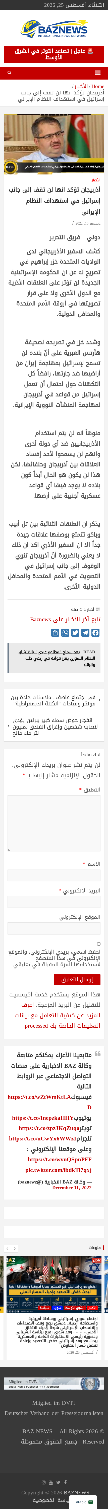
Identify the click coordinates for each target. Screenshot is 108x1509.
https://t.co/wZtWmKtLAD (50, 1102)
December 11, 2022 (72, 1187)
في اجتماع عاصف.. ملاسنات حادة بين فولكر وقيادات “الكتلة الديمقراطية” (53, 700)
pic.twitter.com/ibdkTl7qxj (58, 1170)
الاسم (91, 864)
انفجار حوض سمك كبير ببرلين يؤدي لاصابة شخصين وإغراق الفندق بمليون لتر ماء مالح (55, 726)
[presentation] (7, 1248)
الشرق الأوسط (74, 1308)
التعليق (89, 790)
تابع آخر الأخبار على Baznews (65, 619)
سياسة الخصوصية (53, 1500)
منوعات (95, 1247)
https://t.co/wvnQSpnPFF (60, 1159)
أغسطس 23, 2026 (80, 1352)
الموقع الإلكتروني (79, 917)
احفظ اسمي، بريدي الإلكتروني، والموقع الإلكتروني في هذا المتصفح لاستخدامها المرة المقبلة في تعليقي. (54, 958)
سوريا (57, 1308)
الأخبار (96, 180)
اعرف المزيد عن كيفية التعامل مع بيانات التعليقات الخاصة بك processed (57, 1015)
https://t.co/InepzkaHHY (43, 1117)
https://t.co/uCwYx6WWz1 (43, 1138)
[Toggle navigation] (97, 73)
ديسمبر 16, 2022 (88, 223)
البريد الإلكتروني (79, 891)
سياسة (44, 1308)
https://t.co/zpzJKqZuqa (49, 1128)
